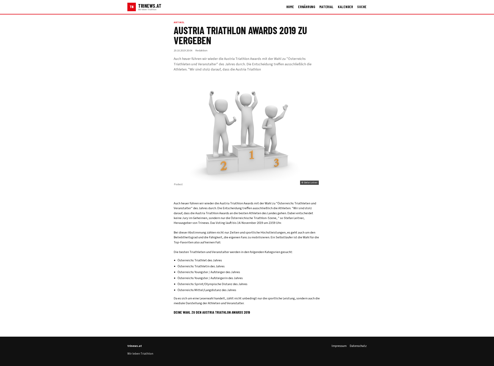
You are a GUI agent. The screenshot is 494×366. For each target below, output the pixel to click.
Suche (362, 7)
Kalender (345, 7)
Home (290, 7)
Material (326, 7)
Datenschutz (358, 346)
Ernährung (306, 7)
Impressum (339, 346)
